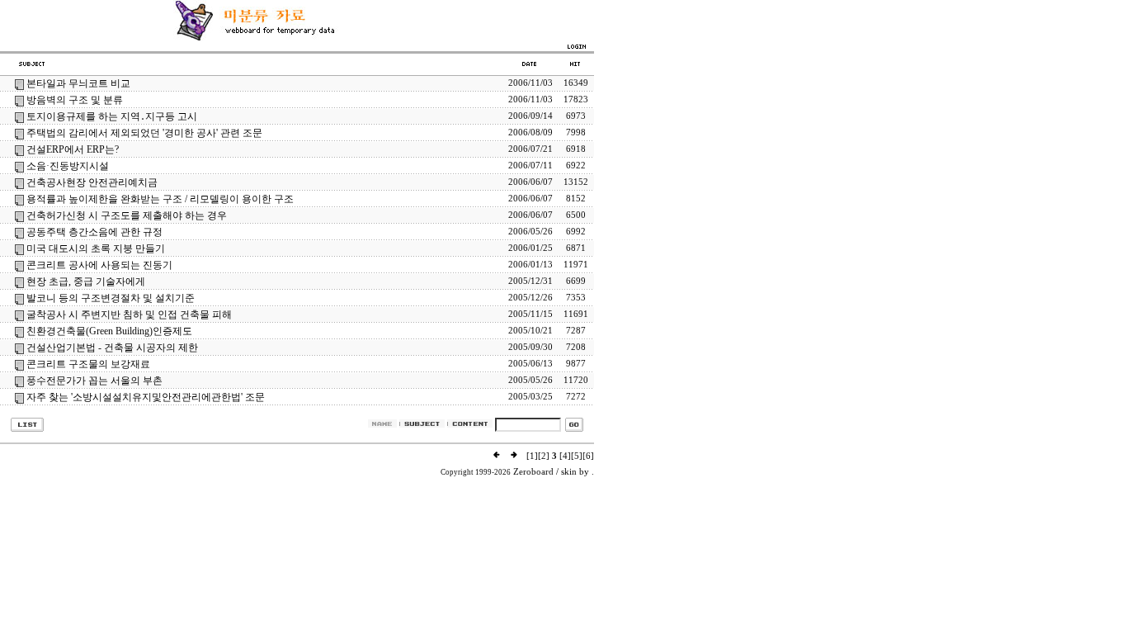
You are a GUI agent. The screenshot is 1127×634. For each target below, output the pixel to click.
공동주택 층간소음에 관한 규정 (94, 232)
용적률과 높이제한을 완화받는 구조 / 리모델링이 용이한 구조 (160, 199)
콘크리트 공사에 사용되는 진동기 (99, 265)
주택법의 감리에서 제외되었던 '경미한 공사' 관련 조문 (144, 133)
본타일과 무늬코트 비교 (78, 83)
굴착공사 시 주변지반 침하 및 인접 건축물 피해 (129, 314)
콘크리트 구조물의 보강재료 (88, 364)
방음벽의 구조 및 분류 (74, 100)
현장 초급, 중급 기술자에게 (85, 281)
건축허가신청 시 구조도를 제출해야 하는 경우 (126, 215)
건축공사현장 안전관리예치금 (92, 182)
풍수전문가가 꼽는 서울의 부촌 (94, 380)
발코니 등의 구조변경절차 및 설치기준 (110, 298)
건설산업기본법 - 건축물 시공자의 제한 (112, 347)
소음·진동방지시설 (67, 166)
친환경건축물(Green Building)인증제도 (109, 331)
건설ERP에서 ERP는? (72, 149)
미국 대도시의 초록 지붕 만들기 (95, 248)
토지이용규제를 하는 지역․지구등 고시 (111, 116)
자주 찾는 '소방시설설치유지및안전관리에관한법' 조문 (145, 397)
